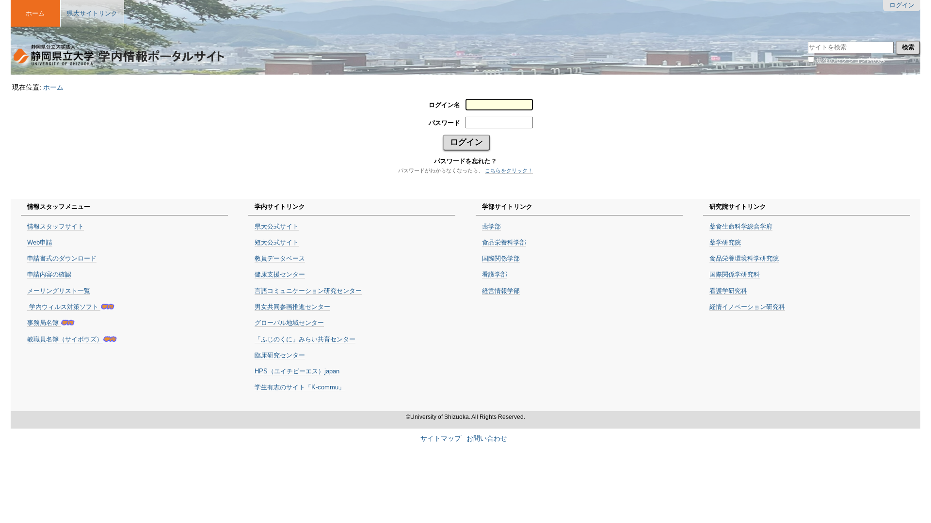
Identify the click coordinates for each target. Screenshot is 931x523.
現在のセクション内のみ (850, 60)
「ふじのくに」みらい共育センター (305, 339)
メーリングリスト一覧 (58, 290)
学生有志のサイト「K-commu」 (300, 387)
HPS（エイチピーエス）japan (297, 371)
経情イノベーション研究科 (747, 306)
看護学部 (494, 274)
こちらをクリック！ (509, 170)
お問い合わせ (486, 438)
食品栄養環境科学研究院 (744, 258)
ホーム (53, 87)
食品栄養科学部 (504, 242)
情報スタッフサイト (55, 226)
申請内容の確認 (49, 274)
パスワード (444, 122)
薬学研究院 (725, 242)
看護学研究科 (728, 290)
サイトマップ (440, 438)
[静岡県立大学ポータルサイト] (119, 41)
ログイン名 (444, 104)
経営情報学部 (501, 290)
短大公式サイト (277, 242)
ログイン (902, 5)
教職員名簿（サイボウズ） (65, 339)
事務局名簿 (44, 322)
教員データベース (280, 258)
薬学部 (491, 226)
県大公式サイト (277, 226)
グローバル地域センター (289, 322)
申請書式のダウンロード (61, 258)
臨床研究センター (280, 355)
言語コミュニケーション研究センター (308, 290)
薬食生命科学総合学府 (740, 226)
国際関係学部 (501, 258)
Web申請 (39, 242)
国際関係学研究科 (734, 274)
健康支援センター (280, 274)
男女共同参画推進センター (292, 306)
